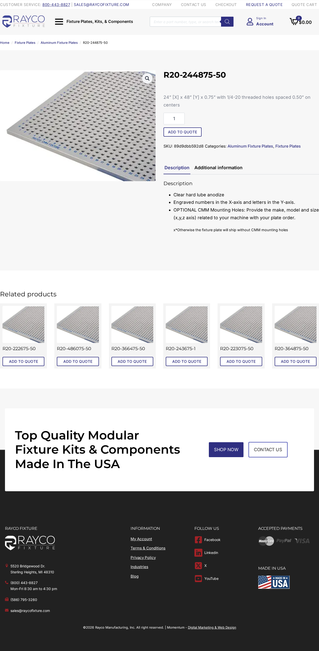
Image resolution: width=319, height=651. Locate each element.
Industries (139, 566)
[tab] (176, 167)
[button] (147, 78)
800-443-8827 (56, 4)
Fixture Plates (25, 43)
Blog (135, 576)
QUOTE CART (304, 4)
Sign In (261, 18)
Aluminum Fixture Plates (59, 43)
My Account (141, 539)
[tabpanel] (241, 206)
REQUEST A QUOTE (264, 4)
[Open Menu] (59, 22)
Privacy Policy (143, 557)
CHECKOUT (226, 4)
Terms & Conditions (148, 548)
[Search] (227, 22)
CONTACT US (193, 4)
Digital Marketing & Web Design (212, 627)
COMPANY (162, 4)
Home (4, 43)
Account (265, 23)
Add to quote (182, 132)
